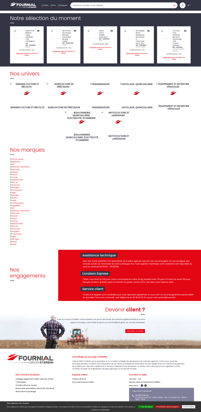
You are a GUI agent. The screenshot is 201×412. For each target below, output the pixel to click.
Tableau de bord (79, 379)
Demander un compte (135, 331)
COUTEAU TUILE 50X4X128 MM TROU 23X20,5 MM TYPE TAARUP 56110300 (177, 38)
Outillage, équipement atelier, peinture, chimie (34, 379)
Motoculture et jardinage (118, 137)
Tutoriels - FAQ (135, 379)
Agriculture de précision (64, 107)
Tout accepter (146, 407)
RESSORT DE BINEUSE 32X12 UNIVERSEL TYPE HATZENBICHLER (30, 37)
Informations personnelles (83, 382)
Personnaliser (188, 407)
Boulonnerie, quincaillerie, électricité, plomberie (82, 137)
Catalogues (62, 5)
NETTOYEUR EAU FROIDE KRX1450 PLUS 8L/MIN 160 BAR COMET (66, 36)
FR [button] (188, 5)
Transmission (100, 107)
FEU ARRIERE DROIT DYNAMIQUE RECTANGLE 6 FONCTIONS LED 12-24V (140, 37)
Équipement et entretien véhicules (173, 107)
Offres (53, 5)
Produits (45, 5)
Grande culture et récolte (27, 107)
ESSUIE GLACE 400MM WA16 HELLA (103, 34)
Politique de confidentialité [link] (100, 410)
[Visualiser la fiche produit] (38, 31)
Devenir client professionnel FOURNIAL (144, 382)
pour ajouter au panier (27, 54)
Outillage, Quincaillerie (137, 107)
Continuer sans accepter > (168, 407)
